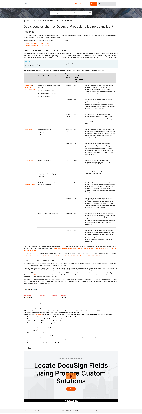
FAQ (36, 20)
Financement (28, 87)
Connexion (115, 410)
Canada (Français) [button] (80, 3)
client (30, 85)
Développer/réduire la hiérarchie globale (25, 21)
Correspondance (29, 160)
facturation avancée (30, 184)
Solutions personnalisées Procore (39, 307)
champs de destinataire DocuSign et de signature (38, 43)
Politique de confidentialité (86, 410)
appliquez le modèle (58, 335)
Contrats (27, 85)
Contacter (93, 3)
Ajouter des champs (33, 329)
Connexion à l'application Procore (107, 3)
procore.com (68, 3)
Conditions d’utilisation (98, 410)
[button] (90, 13)
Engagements (28, 129)
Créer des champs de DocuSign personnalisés (37, 45)
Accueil (29, 20)
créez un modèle (38, 314)
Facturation (27, 183)
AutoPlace (36, 274)
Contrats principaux (30, 89)
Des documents (29, 170)
